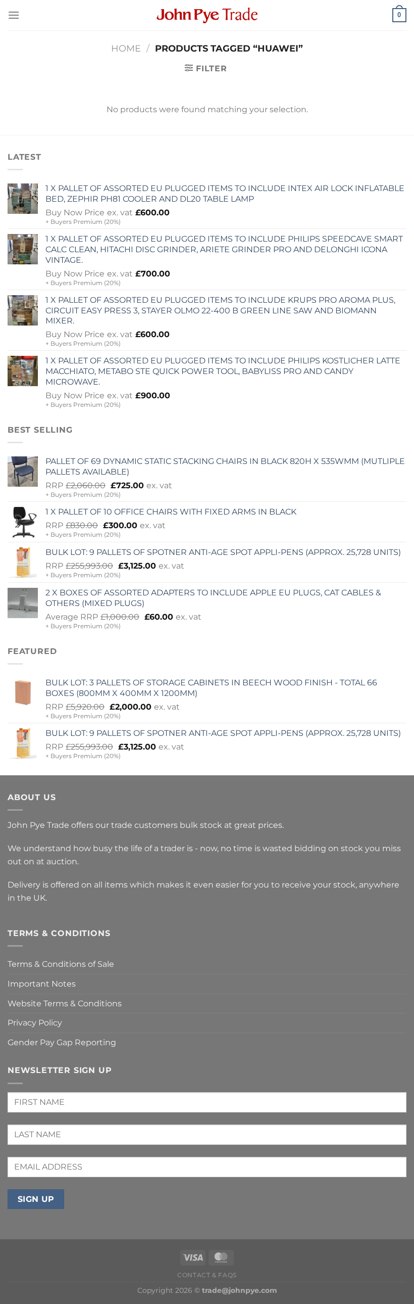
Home (126, 48)
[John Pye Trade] (207, 15)
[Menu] (14, 15)
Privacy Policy (35, 1023)
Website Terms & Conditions (65, 1003)
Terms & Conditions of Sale (61, 964)
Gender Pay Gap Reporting (62, 1042)
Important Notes (42, 984)
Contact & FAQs (207, 1275)
